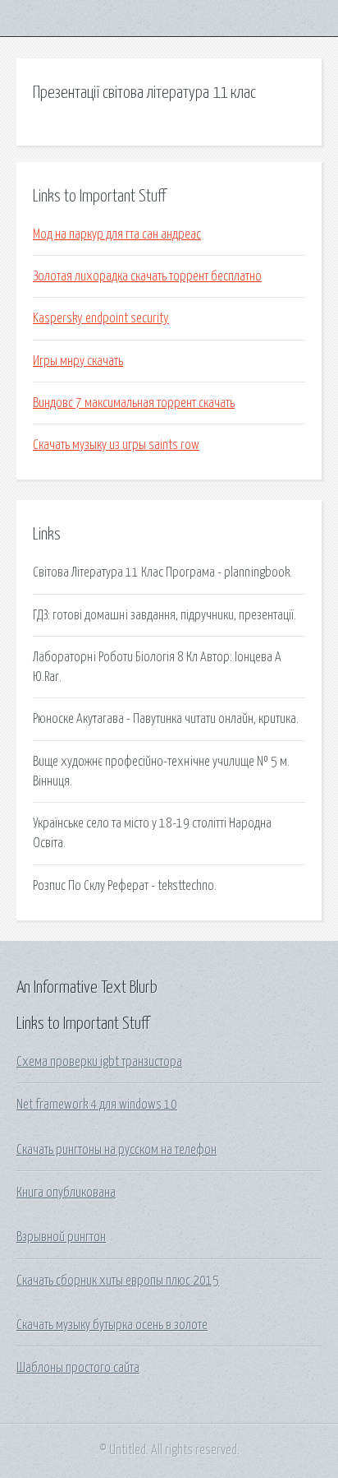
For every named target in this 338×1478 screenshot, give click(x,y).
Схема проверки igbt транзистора (99, 1061)
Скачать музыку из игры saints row (116, 445)
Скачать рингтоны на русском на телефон (116, 1149)
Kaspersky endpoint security (101, 318)
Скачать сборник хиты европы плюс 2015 (117, 1280)
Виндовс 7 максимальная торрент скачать (134, 403)
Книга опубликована (66, 1192)
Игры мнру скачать (78, 361)
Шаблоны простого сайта (77, 1367)
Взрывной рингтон (61, 1237)
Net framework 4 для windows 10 (96, 1104)
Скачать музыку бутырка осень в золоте (112, 1325)
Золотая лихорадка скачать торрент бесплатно (147, 276)
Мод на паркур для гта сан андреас (117, 234)
